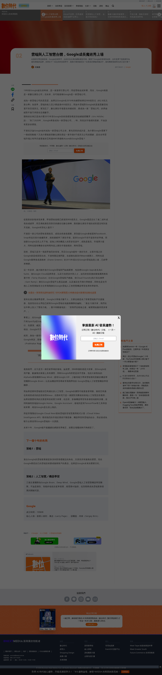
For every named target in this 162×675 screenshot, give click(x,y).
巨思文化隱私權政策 (102, 351)
